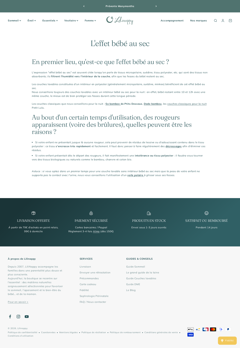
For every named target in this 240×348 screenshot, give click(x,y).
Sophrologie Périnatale (94, 296)
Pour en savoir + (18, 301)
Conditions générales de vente (161, 332)
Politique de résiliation (93, 332)
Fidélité (84, 290)
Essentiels (49, 20)
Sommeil (13, 20)
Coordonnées (48, 332)
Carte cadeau (88, 284)
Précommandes (89, 278)
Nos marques (198, 20)
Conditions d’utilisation (20, 335)
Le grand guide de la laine (142, 272)
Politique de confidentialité (22, 332)
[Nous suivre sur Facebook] (10, 316)
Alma (96, 231)
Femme (89, 20)
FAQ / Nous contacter (93, 301)
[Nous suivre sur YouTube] (26, 316)
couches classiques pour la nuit (187, 103)
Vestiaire (70, 20)
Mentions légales (68, 332)
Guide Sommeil (135, 266)
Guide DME (133, 284)
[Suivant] (156, 6)
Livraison (85, 266)
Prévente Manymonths (120, 6)
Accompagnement (172, 20)
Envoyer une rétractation (95, 272)
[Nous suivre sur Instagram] (18, 316)
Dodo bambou (153, 103)
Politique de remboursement (125, 332)
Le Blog (131, 290)
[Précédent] (83, 6)
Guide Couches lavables (141, 278)
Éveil (31, 20)
